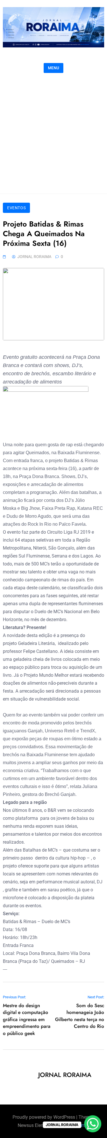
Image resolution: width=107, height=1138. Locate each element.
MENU (53, 68)
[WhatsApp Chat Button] (92, 1123)
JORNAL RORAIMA (34, 256)
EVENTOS (16, 208)
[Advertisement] (53, 132)
